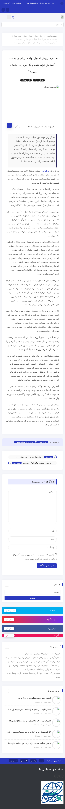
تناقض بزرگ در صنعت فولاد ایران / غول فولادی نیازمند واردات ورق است (28, 743)
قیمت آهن (13, 761)
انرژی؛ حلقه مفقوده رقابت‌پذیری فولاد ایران (42, 654)
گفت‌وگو (24, 761)
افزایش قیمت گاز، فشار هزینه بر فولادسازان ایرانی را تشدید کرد (34, 661)
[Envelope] (7, 10)
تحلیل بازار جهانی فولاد (24, 442)
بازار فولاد (27, 36)
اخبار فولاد (38, 36)
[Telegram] (3, 10)
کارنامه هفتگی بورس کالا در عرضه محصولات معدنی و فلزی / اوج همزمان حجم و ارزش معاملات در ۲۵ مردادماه (28, 732)
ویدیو (41, 761)
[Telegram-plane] (56, 776)
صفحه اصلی (51, 36)
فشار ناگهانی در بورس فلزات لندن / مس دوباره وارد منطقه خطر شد (32, 657)
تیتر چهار (17, 36)
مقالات (33, 761)
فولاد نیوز (45, 171)
